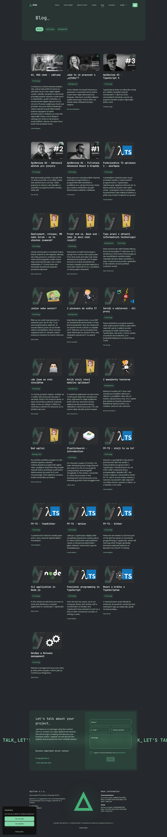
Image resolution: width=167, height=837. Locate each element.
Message (94, 738)
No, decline (19, 824)
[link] (42, 758)
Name (94, 722)
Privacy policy (83, 827)
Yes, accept (19, 819)
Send (110, 759)
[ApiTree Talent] (135, 5)
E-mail (94, 730)
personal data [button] (120, 753)
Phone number (118, 730)
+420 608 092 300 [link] (43, 763)
